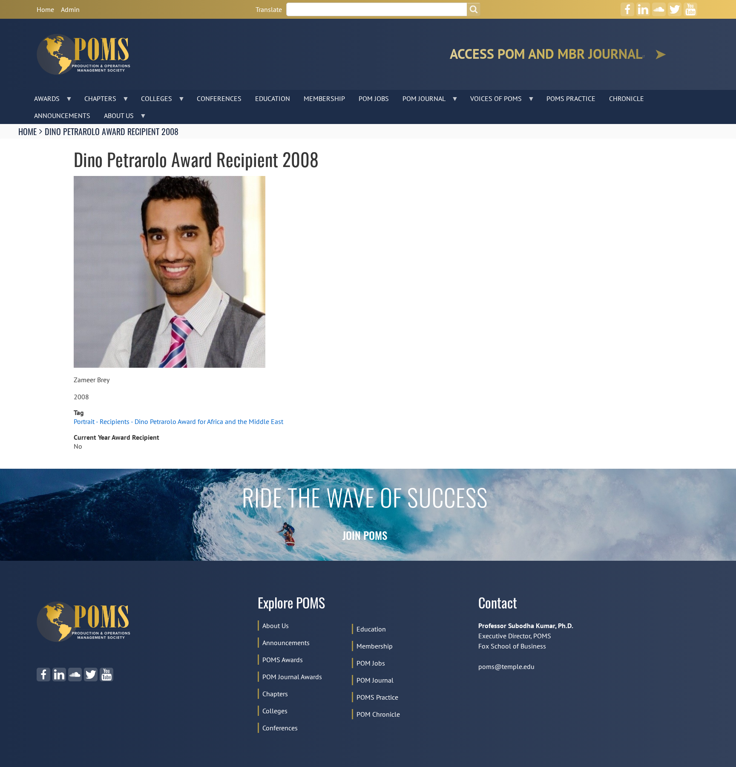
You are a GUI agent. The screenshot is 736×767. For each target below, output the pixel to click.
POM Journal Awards (292, 676)
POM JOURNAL (421, 100)
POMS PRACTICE (570, 98)
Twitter (674, 6)
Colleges (275, 710)
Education (371, 629)
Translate (269, 9)
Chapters (275, 693)
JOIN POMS (364, 537)
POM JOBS (374, 98)
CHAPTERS (97, 100)
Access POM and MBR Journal (546, 54)
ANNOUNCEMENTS (62, 115)
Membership (374, 646)
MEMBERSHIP (324, 98)
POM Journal (375, 680)
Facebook (627, 6)
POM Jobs (370, 663)
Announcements (286, 642)
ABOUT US (115, 117)
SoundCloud (659, 6)
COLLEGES (153, 100)
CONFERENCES (219, 98)
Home (45, 9)
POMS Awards (282, 659)
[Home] (87, 54)
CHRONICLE (626, 98)
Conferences (280, 728)
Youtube (690, 6)
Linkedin (643, 6)
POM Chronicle (378, 714)
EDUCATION (272, 98)
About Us (275, 625)
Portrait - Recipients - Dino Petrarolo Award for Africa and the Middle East (178, 421)
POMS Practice (377, 697)
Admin (70, 9)
